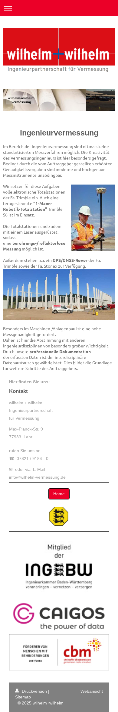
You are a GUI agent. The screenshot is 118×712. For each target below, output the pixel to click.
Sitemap (23, 697)
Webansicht (91, 691)
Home (59, 493)
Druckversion (34, 691)
